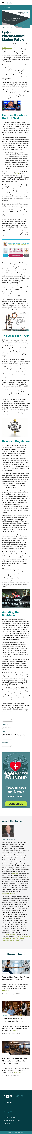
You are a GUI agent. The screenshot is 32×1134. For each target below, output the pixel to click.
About (18, 1120)
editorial (16, 174)
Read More (5, 990)
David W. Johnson (7, 727)
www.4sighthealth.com (9, 893)
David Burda (7, 994)
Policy (22, 734)
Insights (6, 1117)
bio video (15, 874)
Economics (15, 734)
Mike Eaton (6, 1075)
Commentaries (6, 745)
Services (13, 1117)
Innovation (4, 973)
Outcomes (4, 1015)
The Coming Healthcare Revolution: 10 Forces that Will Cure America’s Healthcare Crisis (16, 938)
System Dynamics (7, 738)
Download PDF (7, 720)
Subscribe (7, 1123)
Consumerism (6, 734)
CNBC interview (7, 48)
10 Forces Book (9, 1120)
